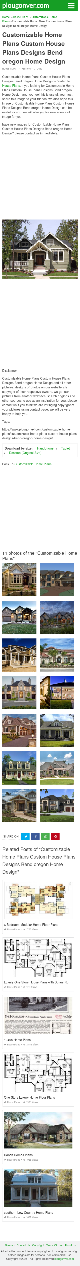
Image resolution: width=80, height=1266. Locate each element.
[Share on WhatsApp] (45, 836)
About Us (70, 1245)
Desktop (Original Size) (25, 452)
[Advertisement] (40, 178)
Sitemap (9, 1245)
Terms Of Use (54, 1245)
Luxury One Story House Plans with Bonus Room (38, 982)
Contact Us (23, 1245)
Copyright (38, 1245)
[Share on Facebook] (35, 836)
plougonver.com (25, 5)
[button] (71, 5)
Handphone (45, 448)
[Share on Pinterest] (55, 836)
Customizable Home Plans (33, 464)
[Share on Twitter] (25, 836)
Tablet (65, 448)
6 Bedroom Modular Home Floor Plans (31, 924)
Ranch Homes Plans (18, 1155)
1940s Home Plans (17, 1039)
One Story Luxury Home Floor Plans (29, 1097)
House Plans (9, 68)
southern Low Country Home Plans (28, 1212)
